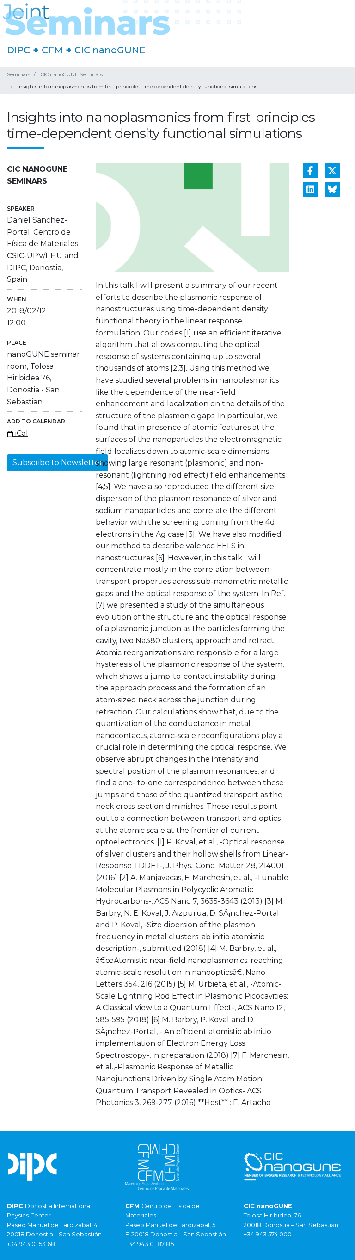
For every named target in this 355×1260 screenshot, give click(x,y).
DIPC (18, 50)
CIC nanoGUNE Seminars (72, 74)
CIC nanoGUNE (109, 50)
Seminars (18, 74)
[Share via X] (332, 170)
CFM (52, 50)
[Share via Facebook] (310, 170)
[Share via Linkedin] (310, 189)
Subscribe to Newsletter (57, 462)
